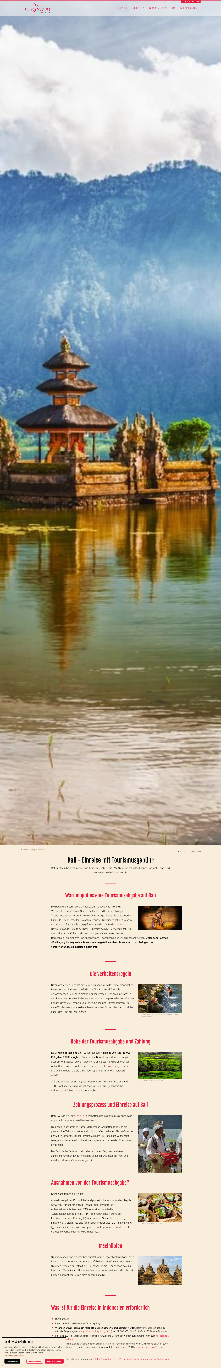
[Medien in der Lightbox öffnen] (160, 1065)
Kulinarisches (188, 8)
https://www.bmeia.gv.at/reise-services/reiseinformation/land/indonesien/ (132, 1359)
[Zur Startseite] (38, 8)
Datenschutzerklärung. (14, 1355)
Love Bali (112, 1066)
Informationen (158, 8)
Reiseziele (121, 8)
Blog (173, 8)
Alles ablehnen (35, 1361)
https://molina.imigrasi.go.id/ (94, 1331)
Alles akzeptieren (54, 1361)
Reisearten (138, 8)
